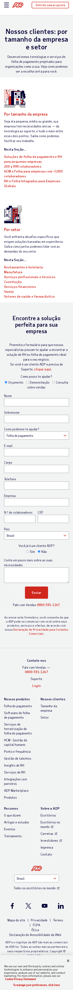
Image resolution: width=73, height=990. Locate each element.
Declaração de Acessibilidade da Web (35, 935)
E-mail (8, 446)
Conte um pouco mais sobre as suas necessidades (28, 562)
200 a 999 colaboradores (22, 166)
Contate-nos (36, 660)
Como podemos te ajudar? (21, 429)
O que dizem (12, 815)
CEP (40, 512)
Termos (58, 920)
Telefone (10, 479)
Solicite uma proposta (50, 5)
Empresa (10, 496)
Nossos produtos (17, 699)
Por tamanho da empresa (26, 114)
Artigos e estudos (16, 822)
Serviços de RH (14, 772)
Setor (45, 717)
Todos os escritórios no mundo (35, 888)
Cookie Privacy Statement (20, 979)
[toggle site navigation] (6, 5)
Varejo (9, 291)
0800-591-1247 (48, 605)
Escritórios (48, 815)
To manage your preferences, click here (36, 985)
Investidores (49, 840)
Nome (8, 396)
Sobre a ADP (50, 808)
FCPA (36, 925)
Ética (35, 930)
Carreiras (47, 833)
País (7, 529)
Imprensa (47, 847)
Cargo (8, 462)
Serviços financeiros (20, 286)
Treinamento (13, 836)
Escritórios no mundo (50, 824)
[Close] (68, 960)
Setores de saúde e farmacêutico (29, 296)
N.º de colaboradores (18, 512)
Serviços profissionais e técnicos (29, 277)
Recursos (11, 808)
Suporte (36, 679)
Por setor (12, 229)
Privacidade (39, 920)
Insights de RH (14, 765)
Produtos (10, 797)
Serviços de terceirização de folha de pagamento (18, 728)
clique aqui (42, 369)
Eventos (9, 829)
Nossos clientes (53, 699)
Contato (46, 854)
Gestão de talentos (17, 758)
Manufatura (13, 272)
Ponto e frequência (17, 751)
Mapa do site (16, 920)
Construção (13, 282)
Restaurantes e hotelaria (23, 267)
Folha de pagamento (18, 706)
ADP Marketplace (16, 790)
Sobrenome (12, 412)
